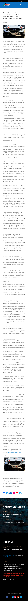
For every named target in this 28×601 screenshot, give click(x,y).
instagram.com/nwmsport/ (13, 454)
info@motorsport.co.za (8, 555)
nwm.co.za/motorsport (11, 455)
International (18, 21)
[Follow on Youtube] (18, 597)
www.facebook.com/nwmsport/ (14, 452)
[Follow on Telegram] (21, 597)
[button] (6, 473)
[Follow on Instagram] (15, 597)
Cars (14, 21)
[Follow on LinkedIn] (13, 597)
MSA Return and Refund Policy (9, 579)
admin (5, 21)
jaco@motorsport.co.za (8, 557)
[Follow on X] (10, 597)
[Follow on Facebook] (7, 597)
